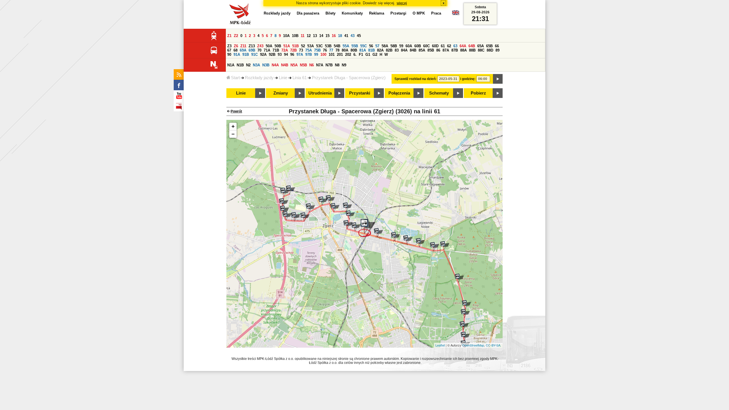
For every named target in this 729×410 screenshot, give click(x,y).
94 (286, 54)
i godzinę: (468, 79)
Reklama (376, 13)
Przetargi (398, 13)
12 (309, 36)
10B (295, 36)
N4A (275, 65)
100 (323, 54)
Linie (283, 77)
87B (454, 50)
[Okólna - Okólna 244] (407, 239)
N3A (256, 65)
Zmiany (280, 93)
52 (303, 46)
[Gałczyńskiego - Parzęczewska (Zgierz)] (310, 207)
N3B (265, 65)
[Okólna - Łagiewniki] (444, 245)
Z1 (229, 36)
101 (332, 54)
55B (354, 46)
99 (316, 54)
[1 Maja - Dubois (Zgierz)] (350, 215)
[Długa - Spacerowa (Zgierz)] (367, 228)
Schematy (439, 93)
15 (327, 36)
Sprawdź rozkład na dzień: (415, 79)
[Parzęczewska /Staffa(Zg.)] (290, 189)
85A (422, 50)
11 (302, 36)
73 (301, 50)
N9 (344, 65)
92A (263, 54)
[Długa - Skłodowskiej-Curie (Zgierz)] (356, 226)
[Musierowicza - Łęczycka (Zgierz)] (322, 201)
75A (308, 50)
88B (472, 50)
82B (389, 50)
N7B (329, 65)
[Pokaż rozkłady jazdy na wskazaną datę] (498, 79)
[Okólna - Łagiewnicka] (434, 246)
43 (353, 36)
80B (354, 50)
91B (245, 54)
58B (393, 46)
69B (252, 50)
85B (430, 50)
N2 (248, 65)
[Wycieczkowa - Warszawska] (465, 336)
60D (435, 46)
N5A (294, 65)
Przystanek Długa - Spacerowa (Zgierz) (349, 77)
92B (272, 54)
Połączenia (399, 93)
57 (377, 46)
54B (337, 46)
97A (299, 54)
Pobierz (478, 93)
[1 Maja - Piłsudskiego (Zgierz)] (347, 207)
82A (380, 50)
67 (229, 50)
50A (269, 46)
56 (371, 46)
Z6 (236, 46)
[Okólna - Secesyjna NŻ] (420, 242)
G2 (374, 54)
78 (337, 50)
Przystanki (359, 93)
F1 (361, 54)
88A (463, 50)
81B (371, 50)
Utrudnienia (320, 93)
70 (259, 50)
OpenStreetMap (473, 345)
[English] (455, 14)
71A (267, 50)
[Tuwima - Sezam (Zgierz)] (295, 216)
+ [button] (233, 126)
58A (385, 46)
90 (229, 54)
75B (317, 50)
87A (446, 50)
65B (489, 46)
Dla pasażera (308, 13)
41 (346, 36)
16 (334, 36)
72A (284, 50)
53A (310, 46)
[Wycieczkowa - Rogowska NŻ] (464, 325)
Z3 (229, 46)
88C (481, 50)
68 (235, 50)
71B (276, 50)
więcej (402, 3)
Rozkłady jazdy (259, 77)
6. (355, 54)
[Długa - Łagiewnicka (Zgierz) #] (395, 236)
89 (497, 50)
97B (308, 54)
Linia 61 (299, 77)
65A (480, 46)
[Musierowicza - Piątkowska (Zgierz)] (330, 199)
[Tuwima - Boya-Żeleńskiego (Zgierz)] (287, 215)
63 (455, 46)
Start (235, 77)
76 (325, 50)
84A (404, 50)
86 (438, 50)
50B (278, 46)
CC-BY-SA (493, 345)
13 (315, 36)
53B (328, 46)
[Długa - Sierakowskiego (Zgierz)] (378, 232)
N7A (319, 65)
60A (409, 46)
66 (497, 46)
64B (471, 46)
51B (295, 46)
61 (443, 46)
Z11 (243, 46)
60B (417, 46)
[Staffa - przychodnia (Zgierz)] (284, 210)
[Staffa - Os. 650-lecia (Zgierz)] (284, 192)
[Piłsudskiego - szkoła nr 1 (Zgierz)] (334, 207)
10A (286, 36)
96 (292, 54)
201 (340, 54)
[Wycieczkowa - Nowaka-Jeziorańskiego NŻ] (466, 304)
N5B (303, 65)
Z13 (252, 46)
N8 (337, 65)
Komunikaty (352, 13)
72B (293, 50)
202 (348, 54)
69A (243, 50)
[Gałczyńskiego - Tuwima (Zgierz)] (305, 217)
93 (280, 54)
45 (359, 36)
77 (331, 50)
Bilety (330, 13)
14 (321, 36)
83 (397, 50)
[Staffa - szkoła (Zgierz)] (283, 202)
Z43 (260, 46)
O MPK (419, 13)
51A (286, 46)
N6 (311, 65)
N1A (230, 65)
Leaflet (440, 345)
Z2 (236, 36)
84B (413, 50)
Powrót (236, 111)
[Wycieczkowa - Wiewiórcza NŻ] (465, 313)
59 (401, 46)
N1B (240, 65)
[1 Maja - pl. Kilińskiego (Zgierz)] (348, 224)
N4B (284, 65)
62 (449, 46)
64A (463, 46)
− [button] (233, 134)
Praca (436, 13)
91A (237, 54)
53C (319, 46)
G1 (367, 54)
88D (490, 50)
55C (363, 46)
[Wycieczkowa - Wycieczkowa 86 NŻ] (459, 278)
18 (340, 36)
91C (254, 54)
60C (426, 46)
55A (346, 46)
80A (345, 50)
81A (362, 50)
